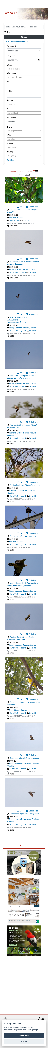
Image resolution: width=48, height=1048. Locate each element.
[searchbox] (24, 104)
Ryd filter (10, 160)
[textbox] (24, 69)
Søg (25, 37)
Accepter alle (24, 1036)
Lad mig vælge (32, 1030)
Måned (9, 65)
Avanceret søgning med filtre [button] (16, 41)
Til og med (11, 56)
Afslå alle (24, 1041)
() (15, 264)
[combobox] (24, 68)
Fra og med (11, 46)
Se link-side (33, 207)
